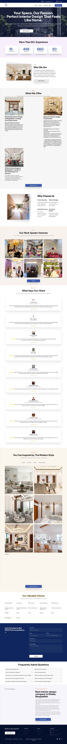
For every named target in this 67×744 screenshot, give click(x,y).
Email (30, 633)
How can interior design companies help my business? (19, 681)
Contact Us (58, 5)
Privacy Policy (26, 732)
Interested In (32, 638)
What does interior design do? (48, 669)
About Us (46, 5)
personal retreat (47, 133)
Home (36, 5)
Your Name (31, 627)
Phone (47, 633)
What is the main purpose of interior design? (48, 678)
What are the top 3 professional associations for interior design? (19, 675)
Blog (50, 5)
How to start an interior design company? (48, 681)
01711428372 (53, 732)
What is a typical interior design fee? (19, 672)
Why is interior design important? (19, 669)
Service (40, 5)
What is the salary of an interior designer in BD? (48, 675)
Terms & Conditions (27, 730)
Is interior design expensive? (48, 672)
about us (20, 739)
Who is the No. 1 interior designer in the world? (19, 678)
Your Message (32, 644)
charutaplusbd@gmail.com (55, 730)
